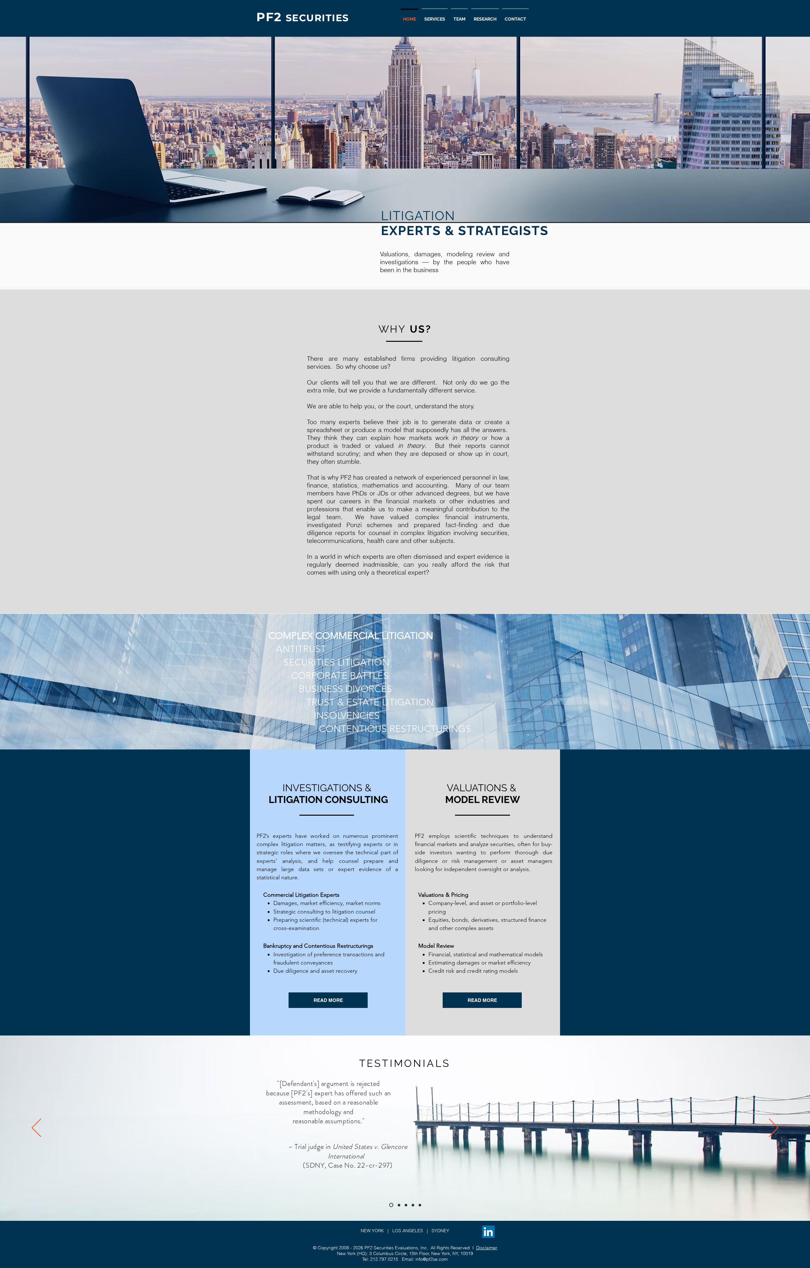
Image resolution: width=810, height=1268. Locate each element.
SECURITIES (317, 18)
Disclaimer (486, 1248)
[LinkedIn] (488, 1232)
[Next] (773, 1128)
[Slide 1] (391, 1205)
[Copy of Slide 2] (413, 1205)
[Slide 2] (406, 1205)
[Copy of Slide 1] (399, 1205)
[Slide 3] (420, 1205)
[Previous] (36, 1128)
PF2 (271, 17)
